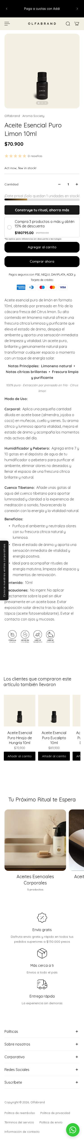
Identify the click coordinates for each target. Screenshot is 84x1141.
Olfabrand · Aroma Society (24, 116)
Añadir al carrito (20, 756)
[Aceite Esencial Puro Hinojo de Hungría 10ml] (19, 710)
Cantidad (11, 184)
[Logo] (42, 23)
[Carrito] (76, 24)
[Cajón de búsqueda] (67, 24)
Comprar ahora (42, 261)
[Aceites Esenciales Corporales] (35, 852)
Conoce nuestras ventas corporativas (4, 570)
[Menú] (7, 24)
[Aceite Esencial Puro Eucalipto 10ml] (54, 710)
